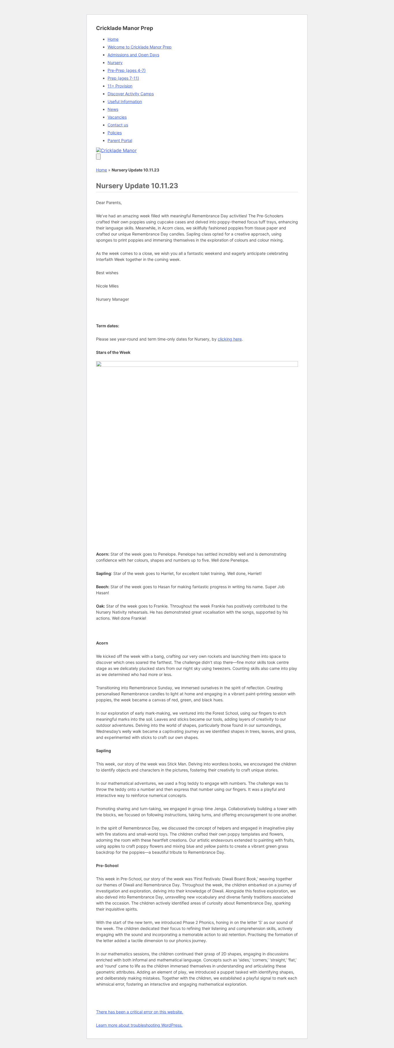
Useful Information (125, 101)
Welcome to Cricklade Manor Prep (140, 46)
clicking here (230, 339)
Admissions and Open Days (133, 54)
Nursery (115, 62)
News (113, 109)
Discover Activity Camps (131, 93)
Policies (115, 132)
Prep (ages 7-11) (123, 78)
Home (113, 39)
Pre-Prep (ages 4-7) (127, 70)
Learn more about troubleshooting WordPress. (139, 1025)
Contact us (118, 124)
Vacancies (117, 117)
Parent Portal (120, 140)
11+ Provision (120, 85)
